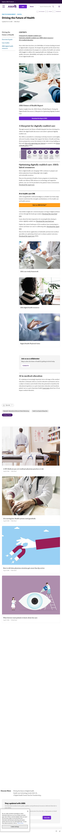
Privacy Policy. (20, 823)
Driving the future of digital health (23, 791)
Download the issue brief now (45, 221)
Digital (19, 14)
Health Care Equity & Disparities (40, 411)
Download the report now (26, 185)
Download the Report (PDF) (39, 118)
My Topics (50, 11)
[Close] (28, 811)
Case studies (5, 43)
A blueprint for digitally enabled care (30, 36)
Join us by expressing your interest (35, 143)
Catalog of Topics (7, 415)
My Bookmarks (58, 11)
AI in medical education (26, 40)
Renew (32, 6)
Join (23, 6)
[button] (31, 2)
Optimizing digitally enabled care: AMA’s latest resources (36, 38)
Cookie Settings (15, 826)
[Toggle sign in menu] (59, 6)
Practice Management (9, 14)
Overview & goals (7, 39)
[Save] (56, 831)
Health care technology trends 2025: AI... (25, 793)
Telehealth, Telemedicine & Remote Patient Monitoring (16, 411)
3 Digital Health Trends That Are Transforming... (27, 795)
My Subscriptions (42, 11)
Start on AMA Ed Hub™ (39, 205)
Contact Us (26, 365)
